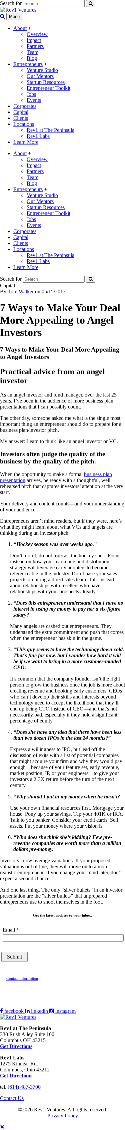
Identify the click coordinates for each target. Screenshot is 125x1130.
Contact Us (12, 1098)
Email (9, 930)
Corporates (24, 106)
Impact (34, 40)
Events (34, 100)
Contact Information (22, 978)
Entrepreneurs (28, 64)
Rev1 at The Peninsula (50, 130)
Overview (37, 34)
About (20, 28)
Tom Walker (21, 291)
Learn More (25, 142)
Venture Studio (42, 70)
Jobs (31, 94)
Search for (11, 3)
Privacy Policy (62, 1115)
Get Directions (16, 1075)
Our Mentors (40, 76)
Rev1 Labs (38, 136)
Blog (32, 58)
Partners (35, 46)
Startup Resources (46, 82)
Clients (20, 118)
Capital (20, 112)
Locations (23, 124)
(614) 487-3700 (24, 1087)
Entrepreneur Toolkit (48, 88)
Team (32, 52)
